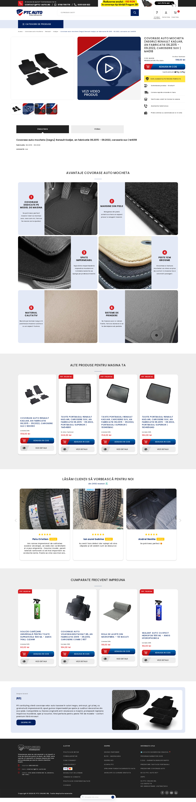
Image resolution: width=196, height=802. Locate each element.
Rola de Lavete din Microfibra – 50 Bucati (115, 635)
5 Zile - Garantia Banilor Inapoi (155, 760)
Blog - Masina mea (112, 756)
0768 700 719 (64, 4)
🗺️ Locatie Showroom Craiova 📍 (156, 752)
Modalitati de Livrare (73, 773)
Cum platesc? (69, 764)
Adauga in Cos (41, 440)
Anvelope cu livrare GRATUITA (117, 773)
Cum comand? (69, 760)
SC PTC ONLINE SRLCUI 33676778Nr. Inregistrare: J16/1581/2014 (154, 783)
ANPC (143, 777)
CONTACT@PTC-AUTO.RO (36, 769)
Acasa (20, 31)
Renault (48, 31)
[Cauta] (135, 12)
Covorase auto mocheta (34, 31)
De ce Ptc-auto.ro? (149, 773)
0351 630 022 (84, 4)
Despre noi (109, 760)
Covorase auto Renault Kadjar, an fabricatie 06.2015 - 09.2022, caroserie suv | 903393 (36, 422)
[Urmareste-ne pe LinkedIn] (176, 793)
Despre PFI (26, 722)
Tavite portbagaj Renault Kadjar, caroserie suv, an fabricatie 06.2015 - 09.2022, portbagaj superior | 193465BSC (117, 422)
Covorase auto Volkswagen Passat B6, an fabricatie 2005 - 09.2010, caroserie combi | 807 (77, 635)
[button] (16, 520)
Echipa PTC (109, 764)
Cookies (67, 785)
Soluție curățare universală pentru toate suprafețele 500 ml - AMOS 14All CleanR (35, 635)
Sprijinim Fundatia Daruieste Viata (119, 768)
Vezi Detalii (41, 448)
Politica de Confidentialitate (76, 781)
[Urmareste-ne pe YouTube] (171, 793)
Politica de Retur (71, 752)
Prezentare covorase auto (153, 768)
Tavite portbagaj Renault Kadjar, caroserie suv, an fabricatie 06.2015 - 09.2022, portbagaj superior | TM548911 (77, 422)
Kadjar (55, 31)
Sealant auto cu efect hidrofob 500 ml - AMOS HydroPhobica (156, 635)
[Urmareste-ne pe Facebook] (162, 793)
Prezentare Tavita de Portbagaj (155, 764)
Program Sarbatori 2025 (152, 756)
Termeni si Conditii (71, 777)
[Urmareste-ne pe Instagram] (167, 793)
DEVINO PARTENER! (111, 752)
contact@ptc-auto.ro (37, 4)
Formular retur (70, 756)
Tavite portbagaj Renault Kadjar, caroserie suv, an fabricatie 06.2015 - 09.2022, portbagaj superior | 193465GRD (158, 422)
